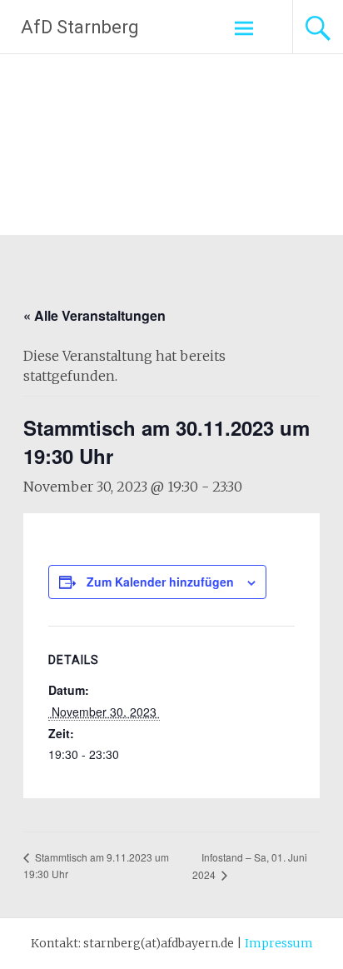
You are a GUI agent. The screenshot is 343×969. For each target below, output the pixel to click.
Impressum (279, 943)
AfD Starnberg (80, 27)
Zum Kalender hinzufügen (160, 581)
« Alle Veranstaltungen (94, 315)
